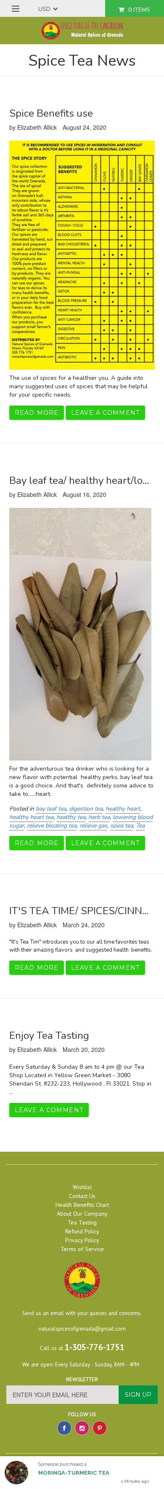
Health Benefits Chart (82, 1205)
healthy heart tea (31, 817)
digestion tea (86, 809)
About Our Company (82, 1213)
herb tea (99, 817)
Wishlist (82, 1187)
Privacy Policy (82, 1240)
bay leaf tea (51, 809)
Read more (36, 412)
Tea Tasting (82, 1222)
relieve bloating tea (52, 826)
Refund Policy (82, 1231)
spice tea (121, 826)
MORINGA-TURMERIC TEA (73, 1473)
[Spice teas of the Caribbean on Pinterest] (100, 1428)
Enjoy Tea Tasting (49, 1035)
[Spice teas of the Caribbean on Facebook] (64, 1428)
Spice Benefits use (51, 113)
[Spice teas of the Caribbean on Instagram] (82, 1428)
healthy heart (123, 809)
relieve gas (93, 826)
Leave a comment (105, 412)
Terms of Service (82, 1249)
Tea (140, 826)
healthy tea (70, 817)
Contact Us (82, 1196)
